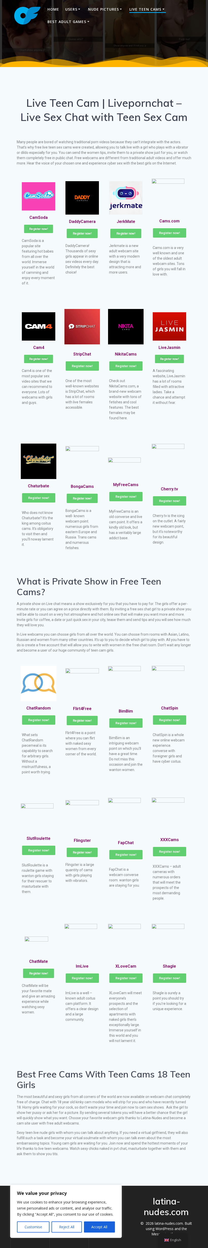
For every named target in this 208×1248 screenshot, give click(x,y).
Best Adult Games (66, 21)
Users (71, 9)
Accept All (99, 1226)
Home (53, 9)
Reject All (66, 1226)
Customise (33, 1226)
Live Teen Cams (145, 9)
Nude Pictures (103, 9)
